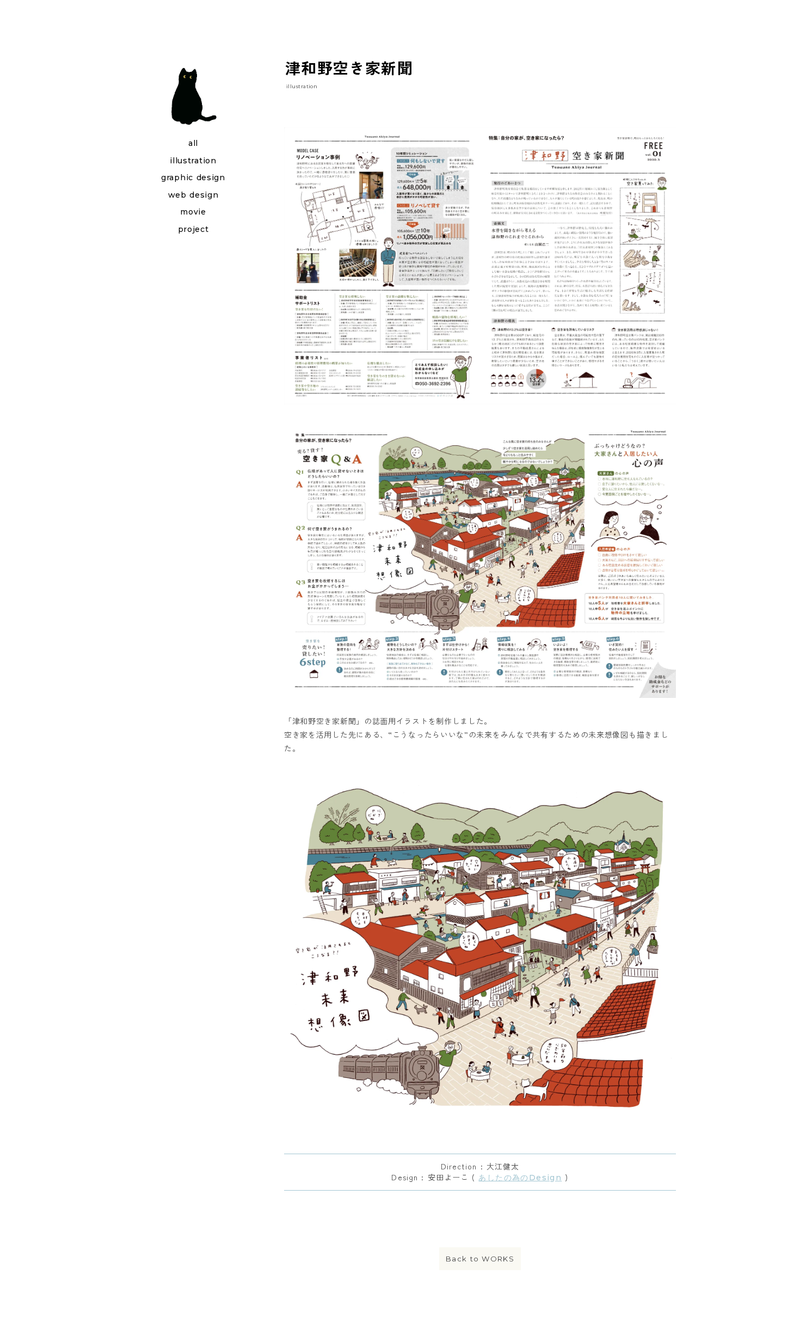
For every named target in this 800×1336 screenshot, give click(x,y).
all (193, 143)
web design (193, 195)
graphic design (193, 177)
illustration (193, 161)
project (193, 229)
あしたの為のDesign (520, 1177)
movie (193, 212)
